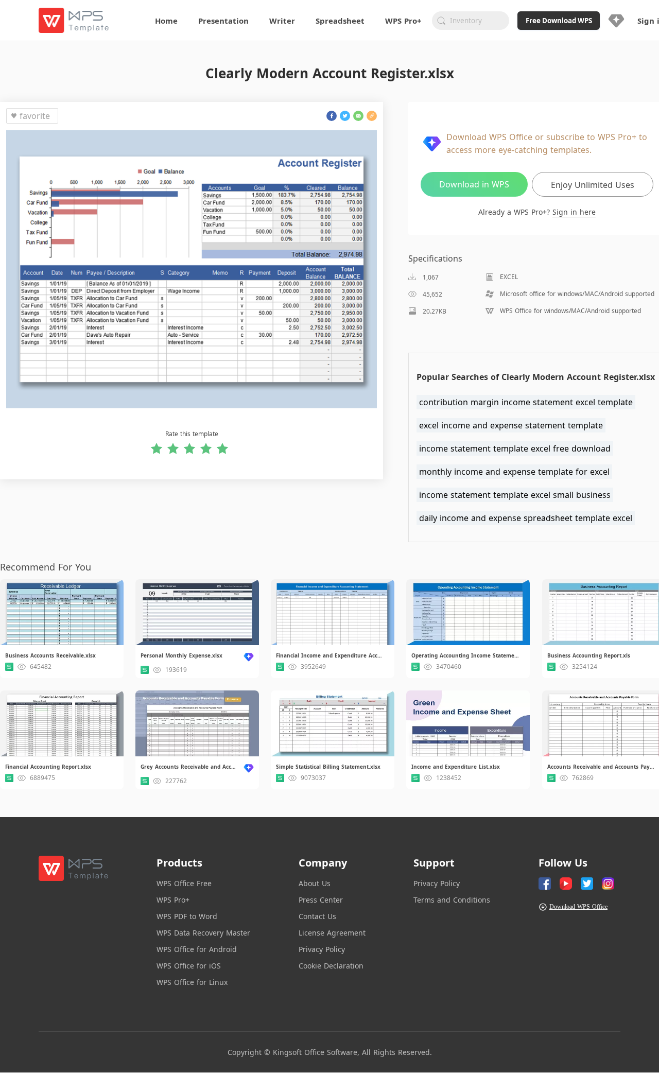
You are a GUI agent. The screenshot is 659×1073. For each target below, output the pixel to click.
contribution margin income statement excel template (526, 402)
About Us (315, 883)
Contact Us (317, 916)
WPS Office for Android (197, 949)
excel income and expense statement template (511, 425)
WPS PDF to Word (187, 916)
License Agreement (332, 933)
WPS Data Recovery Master (203, 933)
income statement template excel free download (515, 448)
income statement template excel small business (515, 494)
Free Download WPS (559, 20)
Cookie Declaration (331, 966)
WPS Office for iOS (189, 966)
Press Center (321, 900)
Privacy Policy (322, 949)
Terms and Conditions (451, 900)
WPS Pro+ (173, 900)
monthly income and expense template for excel (514, 471)
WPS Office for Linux (192, 982)
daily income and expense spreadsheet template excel (525, 518)
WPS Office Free (184, 883)
